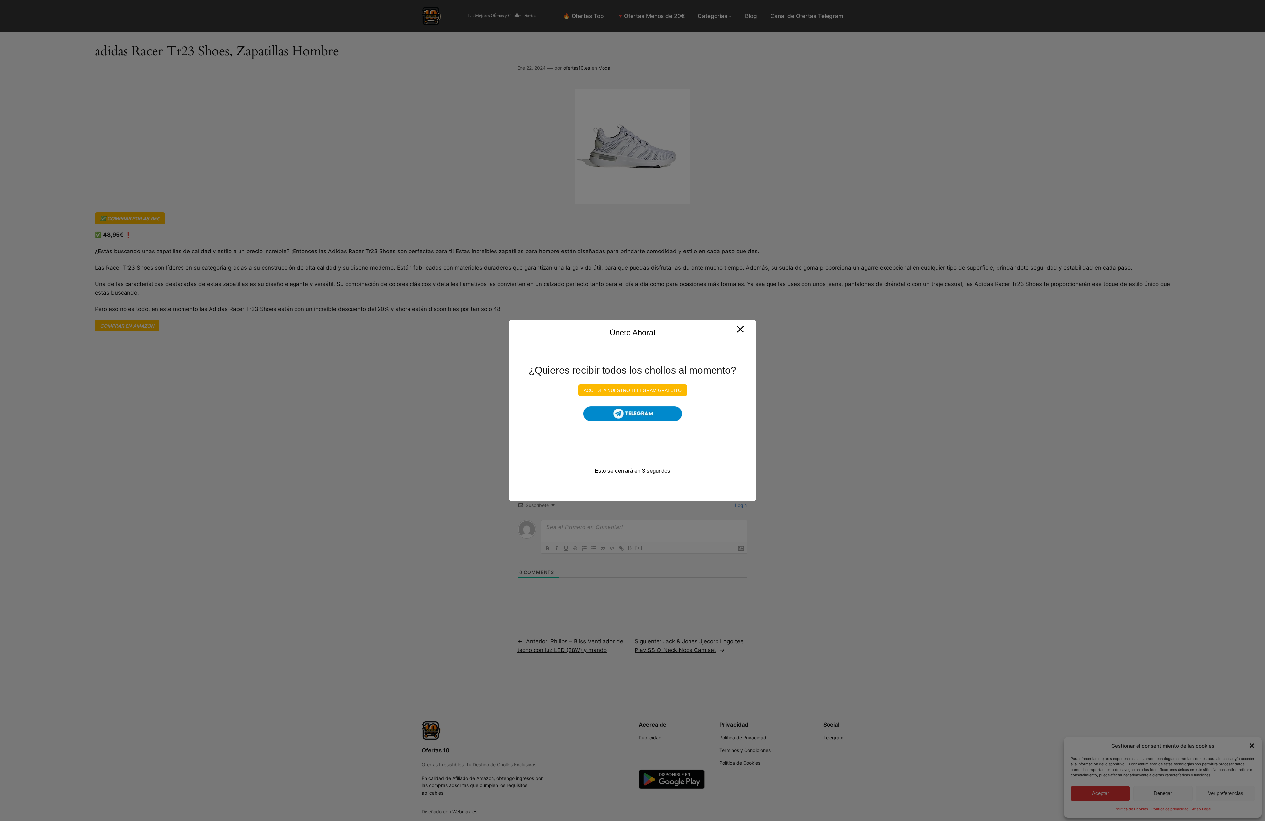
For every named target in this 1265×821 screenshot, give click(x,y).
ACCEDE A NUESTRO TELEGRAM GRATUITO (633, 390)
